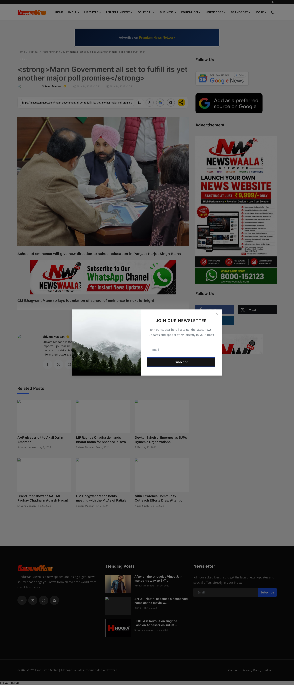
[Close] (217, 314)
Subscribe (181, 362)
